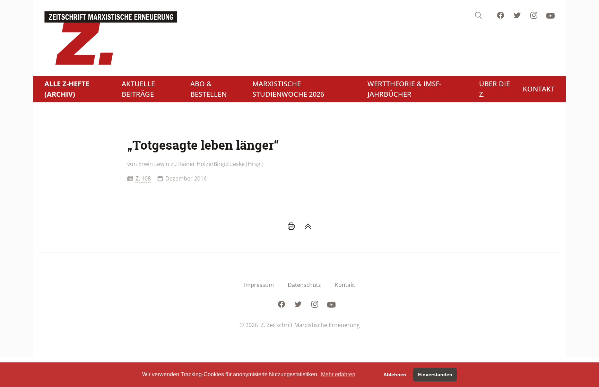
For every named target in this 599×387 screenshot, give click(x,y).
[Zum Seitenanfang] (308, 226)
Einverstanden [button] (435, 374)
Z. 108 (143, 178)
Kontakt (345, 285)
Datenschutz (304, 285)
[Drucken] (291, 226)
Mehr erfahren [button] (338, 374)
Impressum (259, 285)
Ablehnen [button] (394, 374)
